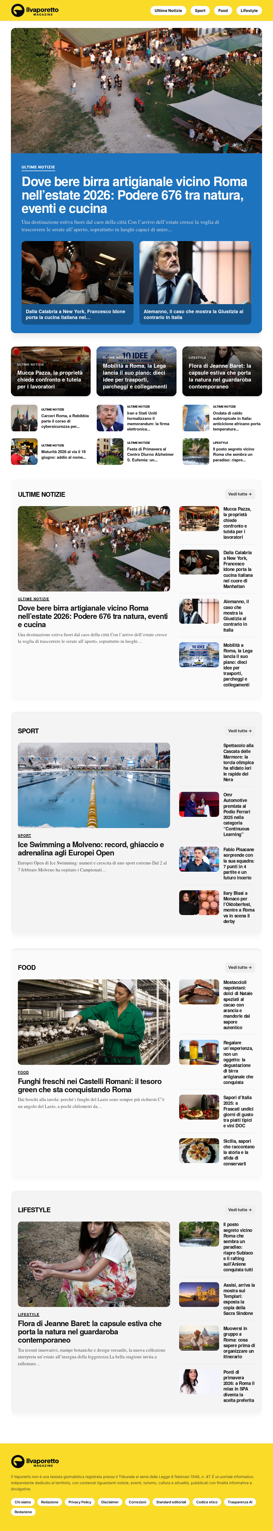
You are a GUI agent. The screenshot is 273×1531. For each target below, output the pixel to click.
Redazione (49, 1502)
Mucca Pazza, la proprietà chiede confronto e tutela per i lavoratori (237, 523)
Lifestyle (249, 10)
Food (223, 10)
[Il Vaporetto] (35, 10)
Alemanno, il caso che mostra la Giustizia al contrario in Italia (236, 616)
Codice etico (207, 1502)
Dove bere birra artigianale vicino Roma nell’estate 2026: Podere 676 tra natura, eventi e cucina (134, 194)
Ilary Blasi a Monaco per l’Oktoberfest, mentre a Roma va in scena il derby (239, 907)
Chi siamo (23, 1502)
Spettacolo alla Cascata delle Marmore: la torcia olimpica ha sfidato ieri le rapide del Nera (238, 763)
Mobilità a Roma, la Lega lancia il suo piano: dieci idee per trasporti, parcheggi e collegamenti (237, 665)
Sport (200, 10)
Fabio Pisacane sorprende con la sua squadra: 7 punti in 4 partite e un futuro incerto (239, 864)
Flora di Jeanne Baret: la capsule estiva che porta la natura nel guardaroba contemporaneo (90, 1331)
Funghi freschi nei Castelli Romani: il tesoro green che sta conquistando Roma (90, 1085)
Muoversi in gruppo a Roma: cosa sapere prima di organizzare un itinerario (239, 1343)
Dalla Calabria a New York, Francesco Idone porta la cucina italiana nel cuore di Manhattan (238, 569)
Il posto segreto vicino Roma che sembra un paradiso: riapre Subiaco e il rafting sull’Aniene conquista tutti (238, 1247)
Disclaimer (110, 1502)
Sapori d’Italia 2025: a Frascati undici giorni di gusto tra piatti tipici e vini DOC (238, 1112)
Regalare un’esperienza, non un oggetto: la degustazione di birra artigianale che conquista (238, 1062)
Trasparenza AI (240, 1502)
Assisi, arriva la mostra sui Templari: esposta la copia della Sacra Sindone (239, 1299)
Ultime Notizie (168, 10)
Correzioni (137, 1502)
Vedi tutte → (240, 494)
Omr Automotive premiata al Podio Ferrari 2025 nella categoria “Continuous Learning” (236, 814)
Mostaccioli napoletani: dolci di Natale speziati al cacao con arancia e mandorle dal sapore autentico (237, 1004)
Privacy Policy (80, 1502)
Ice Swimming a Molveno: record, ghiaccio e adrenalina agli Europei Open (91, 849)
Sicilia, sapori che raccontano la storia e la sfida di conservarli (239, 1152)
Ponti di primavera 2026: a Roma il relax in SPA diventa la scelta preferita (239, 1386)
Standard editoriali (171, 1502)
